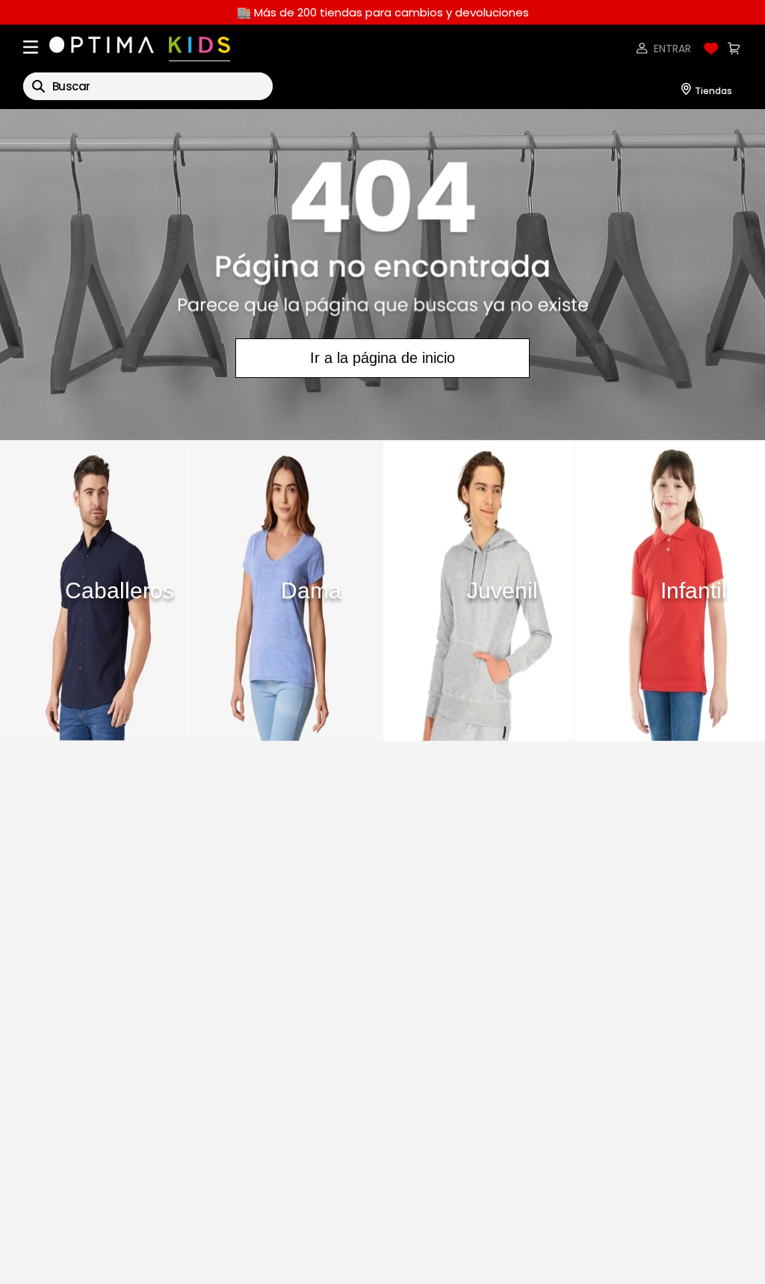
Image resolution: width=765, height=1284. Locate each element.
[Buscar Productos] (38, 86)
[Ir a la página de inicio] (382, 274)
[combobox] (148, 86)
